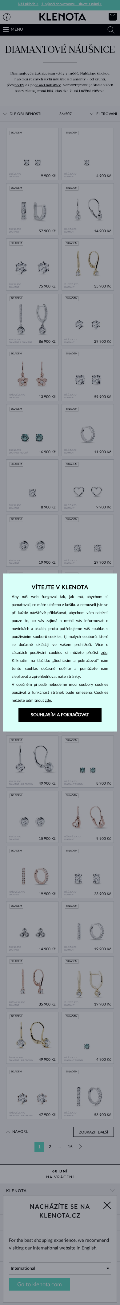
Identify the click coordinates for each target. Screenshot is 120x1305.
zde (104, 653)
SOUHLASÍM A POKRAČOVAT (60, 715)
